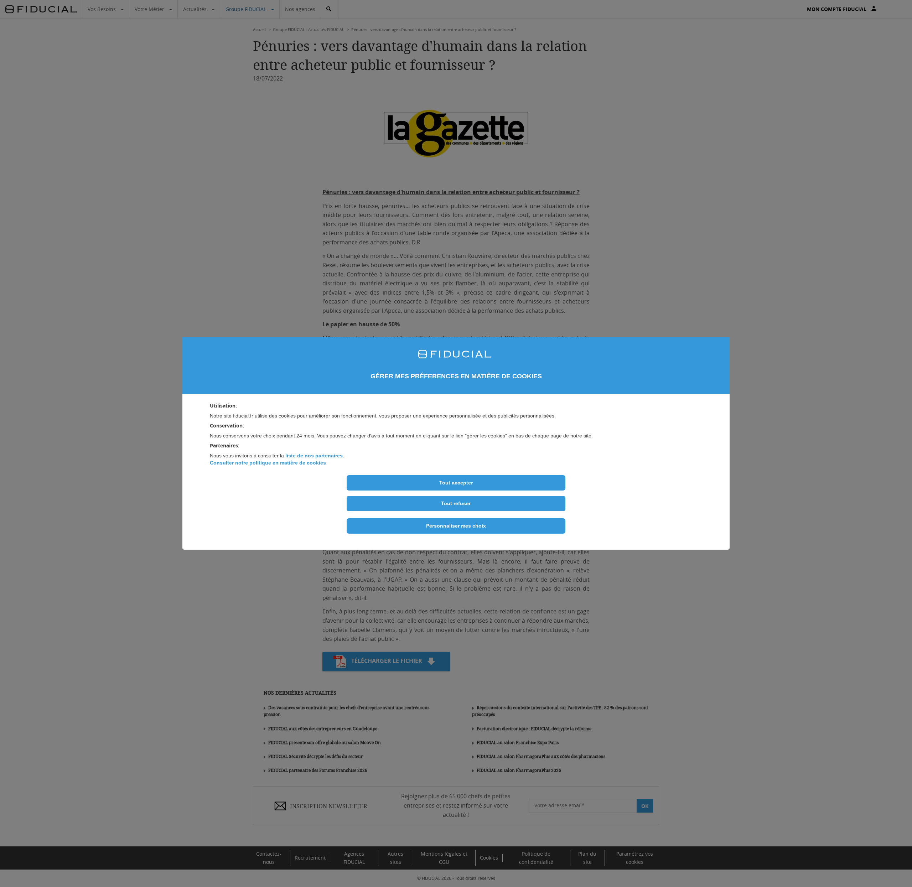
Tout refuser (456, 503)
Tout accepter (456, 483)
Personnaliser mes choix (456, 526)
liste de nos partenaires (314, 455)
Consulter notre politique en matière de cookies (268, 463)
